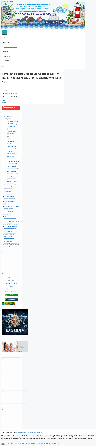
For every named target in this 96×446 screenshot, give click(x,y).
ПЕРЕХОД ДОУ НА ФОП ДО (11, 243)
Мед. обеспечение (9, 201)
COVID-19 (6, 60)
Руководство (10, 136)
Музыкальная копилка (10, 226)
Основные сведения (12, 120)
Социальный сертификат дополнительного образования (11, 186)
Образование (10, 130)
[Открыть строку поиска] (3, 66)
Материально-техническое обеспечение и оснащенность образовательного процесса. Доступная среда (13, 144)
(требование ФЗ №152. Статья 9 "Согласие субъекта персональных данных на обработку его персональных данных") (30, 443)
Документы (10, 128)
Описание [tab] (4, 102)
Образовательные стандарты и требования (12, 133)
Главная (6, 38)
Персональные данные (10, 224)
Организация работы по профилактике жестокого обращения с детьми (11, 231)
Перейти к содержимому (7, 1)
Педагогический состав (13, 138)
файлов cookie (40, 435)
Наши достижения (9, 198)
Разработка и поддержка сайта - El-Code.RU (30, 432)
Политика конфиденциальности (10, 430)
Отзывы (6, 51)
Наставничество (9, 238)
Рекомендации (11, 209)
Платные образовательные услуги (12, 153)
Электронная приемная (10, 47)
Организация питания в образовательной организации (13, 181)
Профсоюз (7, 203)
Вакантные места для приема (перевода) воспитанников (13, 169)
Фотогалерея (8, 214)
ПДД (5, 216)
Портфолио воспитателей (11, 206)
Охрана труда (8, 204)
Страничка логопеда (10, 228)
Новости (6, 42)
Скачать (4, 100)
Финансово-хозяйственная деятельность (11, 158)
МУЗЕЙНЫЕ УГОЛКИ (10, 218)
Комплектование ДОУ (10, 196)
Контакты (7, 56)
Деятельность (8, 219)
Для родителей (8, 208)
